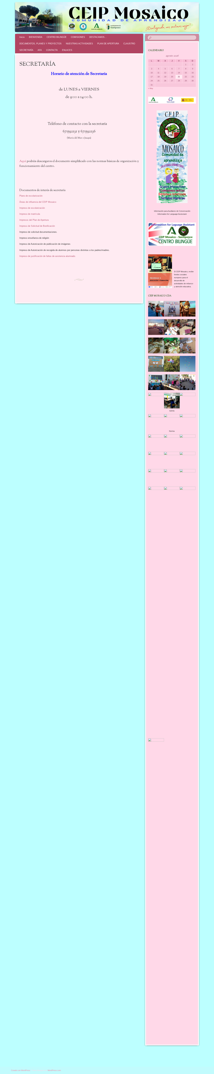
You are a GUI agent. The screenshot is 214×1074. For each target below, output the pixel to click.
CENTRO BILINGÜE (57, 37)
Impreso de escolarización (32, 208)
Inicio (22, 37)
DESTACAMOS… (98, 37)
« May (150, 88)
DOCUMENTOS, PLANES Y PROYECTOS (40, 43)
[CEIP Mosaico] (100, 17)
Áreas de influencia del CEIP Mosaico (37, 202)
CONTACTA (52, 50)
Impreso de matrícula (29, 214)
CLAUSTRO (129, 43)
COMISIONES (78, 37)
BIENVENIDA (35, 37)
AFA (40, 50)
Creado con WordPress (20, 1070)
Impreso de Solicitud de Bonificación (37, 226)
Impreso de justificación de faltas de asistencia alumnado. (47, 256)
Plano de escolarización (30, 196)
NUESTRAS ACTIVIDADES (79, 43)
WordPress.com (54, 1070)
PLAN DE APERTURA (108, 43)
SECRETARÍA (26, 50)
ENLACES (67, 50)
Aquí (22, 161)
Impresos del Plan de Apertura (34, 220)
